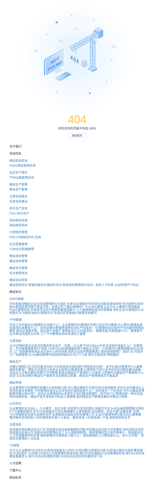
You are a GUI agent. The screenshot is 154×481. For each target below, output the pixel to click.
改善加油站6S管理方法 (37, 312)
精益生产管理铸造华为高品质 (98, 375)
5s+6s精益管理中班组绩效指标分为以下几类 (57, 354)
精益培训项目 (18, 280)
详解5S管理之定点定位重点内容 (30, 366)
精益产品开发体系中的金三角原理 (52, 396)
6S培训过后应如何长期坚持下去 (81, 456)
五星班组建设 (18, 196)
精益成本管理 (18, 256)
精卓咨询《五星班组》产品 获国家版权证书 (101, 417)
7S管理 (14, 445)
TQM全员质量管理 (21, 249)
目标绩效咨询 (18, 220)
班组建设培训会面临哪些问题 (65, 429)
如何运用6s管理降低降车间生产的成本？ (67, 327)
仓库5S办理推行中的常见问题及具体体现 (94, 303)
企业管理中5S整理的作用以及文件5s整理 (89, 324)
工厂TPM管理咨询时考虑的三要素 (63, 333)
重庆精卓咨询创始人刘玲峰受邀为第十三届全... (40, 417)
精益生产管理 (18, 184)
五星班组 (15, 340)
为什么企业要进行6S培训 (26, 450)
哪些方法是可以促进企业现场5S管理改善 (55, 369)
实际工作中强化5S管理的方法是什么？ (35, 324)
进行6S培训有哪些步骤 (43, 456)
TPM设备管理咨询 (21, 177)
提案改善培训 (37, 284)
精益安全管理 (18, 268)
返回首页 (77, 135)
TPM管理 (15, 319)
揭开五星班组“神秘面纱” (104, 354)
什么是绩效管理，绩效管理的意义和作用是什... (96, 432)
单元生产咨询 (18, 208)
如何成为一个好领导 (108, 390)
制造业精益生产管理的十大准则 (80, 372)
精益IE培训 (54, 284)
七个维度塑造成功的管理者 (94, 309)
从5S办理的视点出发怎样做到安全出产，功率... (40, 345)
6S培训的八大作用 (25, 453)
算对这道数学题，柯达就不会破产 (38, 330)
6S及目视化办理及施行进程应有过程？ (79, 366)
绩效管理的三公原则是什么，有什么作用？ (111, 435)
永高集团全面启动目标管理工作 (73, 414)
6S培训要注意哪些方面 (90, 450)
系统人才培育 (105, 284)
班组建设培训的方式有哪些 (104, 429)
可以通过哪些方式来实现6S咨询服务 (92, 387)
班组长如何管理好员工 (49, 432)
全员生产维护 (18, 172)
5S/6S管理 (16, 299)
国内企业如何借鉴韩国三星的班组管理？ (95, 351)
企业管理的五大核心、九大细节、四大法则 (37, 408)
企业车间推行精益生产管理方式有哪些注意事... (47, 375)
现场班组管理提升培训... (79, 284)
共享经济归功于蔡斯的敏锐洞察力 (52, 309)
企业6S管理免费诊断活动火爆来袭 (118, 414)
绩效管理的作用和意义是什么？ (61, 435)
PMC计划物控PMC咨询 (25, 237)
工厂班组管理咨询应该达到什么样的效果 (40, 351)
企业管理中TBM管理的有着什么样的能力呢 (38, 387)
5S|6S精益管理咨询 (22, 165)
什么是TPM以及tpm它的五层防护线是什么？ (103, 345)
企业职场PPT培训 (126, 284)
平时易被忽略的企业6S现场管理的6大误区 (37, 303)
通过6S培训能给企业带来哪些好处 (102, 453)
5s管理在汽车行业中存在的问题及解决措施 (112, 369)
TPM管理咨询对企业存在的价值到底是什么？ (64, 390)
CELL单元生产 (19, 213)
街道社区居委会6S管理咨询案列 (75, 312)
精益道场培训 (18, 284)
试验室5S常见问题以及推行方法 (88, 408)
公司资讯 (15, 403)
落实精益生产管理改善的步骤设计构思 (101, 396)
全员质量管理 (18, 244)
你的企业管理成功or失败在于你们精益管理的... (69, 393)
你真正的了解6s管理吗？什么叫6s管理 (77, 306)
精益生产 (15, 361)
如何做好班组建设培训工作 (27, 429)
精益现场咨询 (18, 160)
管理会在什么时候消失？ (78, 330)
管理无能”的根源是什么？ (113, 330)
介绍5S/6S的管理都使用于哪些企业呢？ (74, 348)
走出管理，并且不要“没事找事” (111, 411)
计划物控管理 (18, 232)
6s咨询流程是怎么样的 (59, 450)
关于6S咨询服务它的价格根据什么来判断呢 (62, 411)
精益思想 (15, 382)
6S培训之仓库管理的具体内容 (59, 453)
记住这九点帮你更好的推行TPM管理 (33, 372)
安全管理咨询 (18, 273)
